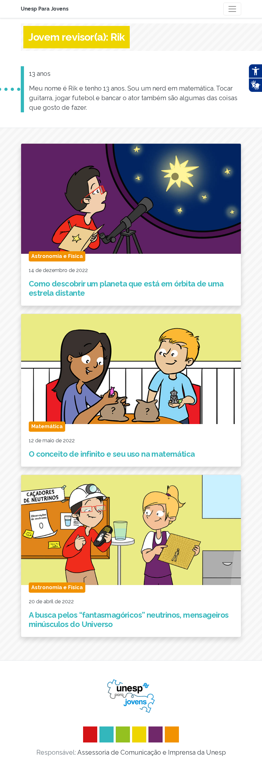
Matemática (47, 426)
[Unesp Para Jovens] (131, 696)
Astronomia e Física (57, 256)
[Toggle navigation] (232, 9)
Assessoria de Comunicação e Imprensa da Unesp (151, 752)
